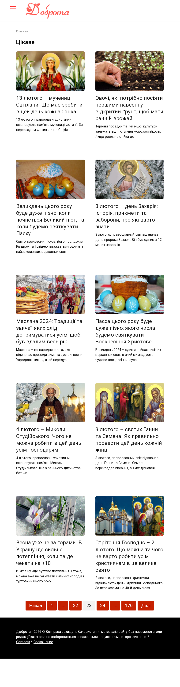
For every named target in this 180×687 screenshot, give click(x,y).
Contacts (23, 642)
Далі (145, 605)
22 (75, 605)
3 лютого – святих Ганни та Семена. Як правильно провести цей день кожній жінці (128, 439)
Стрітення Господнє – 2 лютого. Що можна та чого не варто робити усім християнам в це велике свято (129, 556)
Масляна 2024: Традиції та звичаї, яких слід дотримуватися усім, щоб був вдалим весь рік (49, 331)
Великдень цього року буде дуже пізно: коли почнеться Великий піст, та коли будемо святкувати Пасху (50, 220)
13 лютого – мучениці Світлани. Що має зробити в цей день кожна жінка (49, 105)
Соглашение (43, 642)
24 (102, 605)
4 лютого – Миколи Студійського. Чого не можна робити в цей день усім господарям (48, 439)
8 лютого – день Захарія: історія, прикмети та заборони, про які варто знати (126, 216)
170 (129, 605)
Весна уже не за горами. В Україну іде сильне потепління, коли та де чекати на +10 (49, 553)
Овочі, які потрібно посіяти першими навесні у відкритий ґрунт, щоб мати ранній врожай (129, 108)
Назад (35, 605)
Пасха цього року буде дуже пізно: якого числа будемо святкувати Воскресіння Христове (125, 331)
